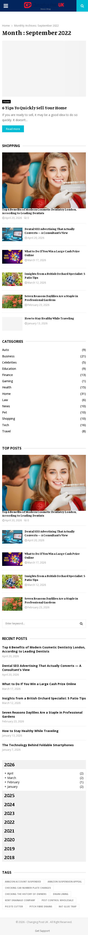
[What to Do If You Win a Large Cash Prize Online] (12, 256)
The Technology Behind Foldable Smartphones (38, 745)
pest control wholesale (57, 900)
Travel (6, 431)
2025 (9, 795)
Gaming (7, 381)
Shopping (8, 418)
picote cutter (14, 906)
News (6, 406)
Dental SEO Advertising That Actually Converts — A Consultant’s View (50, 231)
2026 (9, 764)
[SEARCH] (81, 623)
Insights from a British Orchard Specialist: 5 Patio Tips (44, 698)
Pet (4, 412)
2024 (9, 804)
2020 (9, 839)
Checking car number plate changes (28, 887)
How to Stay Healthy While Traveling (49, 318)
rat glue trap (67, 906)
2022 (9, 822)
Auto (5, 350)
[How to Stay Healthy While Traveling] (12, 324)
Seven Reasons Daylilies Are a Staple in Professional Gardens (51, 298)
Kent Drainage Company (20, 900)
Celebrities (9, 362)
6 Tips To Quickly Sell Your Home (34, 107)
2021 (9, 830)
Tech (5, 425)
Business (8, 356)
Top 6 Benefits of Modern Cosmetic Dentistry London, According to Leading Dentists (39, 211)
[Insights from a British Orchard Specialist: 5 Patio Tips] (12, 279)
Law (5, 400)
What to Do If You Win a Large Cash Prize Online (39, 684)
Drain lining (60, 894)
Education (9, 369)
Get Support (42, 931)
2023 (9, 813)
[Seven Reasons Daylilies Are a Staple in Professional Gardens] (12, 301)
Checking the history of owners (25, 894)
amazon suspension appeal (65, 881)
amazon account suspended (23, 881)
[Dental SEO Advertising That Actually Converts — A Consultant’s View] (12, 234)
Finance (7, 375)
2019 (9, 848)
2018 (9, 857)
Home (6, 101)
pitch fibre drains (40, 906)
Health (6, 387)
